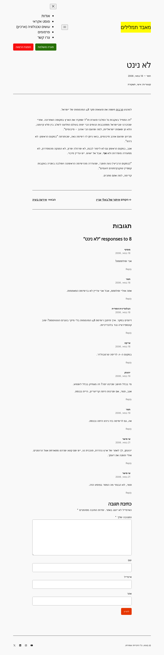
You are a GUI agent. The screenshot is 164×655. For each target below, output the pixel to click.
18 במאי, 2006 (122, 253)
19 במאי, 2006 (122, 376)
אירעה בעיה (39, 199)
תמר (128, 279)
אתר (129, 593)
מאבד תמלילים (136, 27)
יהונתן (127, 372)
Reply (129, 269)
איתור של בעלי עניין (108, 199)
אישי (139, 84)
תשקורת (132, 84)
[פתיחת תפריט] (65, 27)
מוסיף (127, 249)
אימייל (128, 577)
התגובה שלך (123, 517)
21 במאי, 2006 (122, 442)
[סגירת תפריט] (53, 6)
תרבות (119, 109)
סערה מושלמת (46, 47)
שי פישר (126, 439)
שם (130, 560)
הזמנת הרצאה (23, 47)
